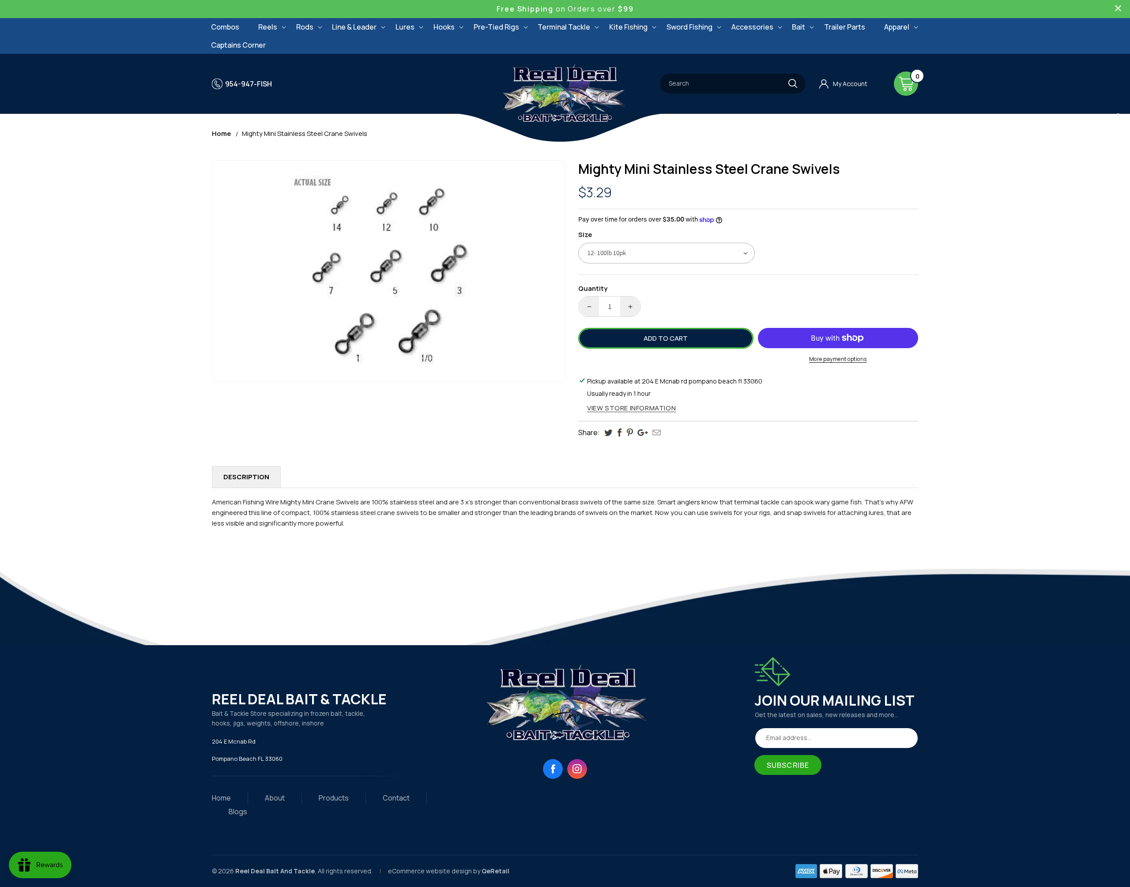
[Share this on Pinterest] (629, 432)
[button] (267, 27)
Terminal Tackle (564, 27)
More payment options (838, 359)
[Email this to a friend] (656, 432)
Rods (304, 27)
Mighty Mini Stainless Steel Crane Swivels (304, 133)
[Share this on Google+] (642, 432)
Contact (396, 798)
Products (334, 798)
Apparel (896, 27)
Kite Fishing (628, 27)
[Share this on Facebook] (619, 432)
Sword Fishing (689, 27)
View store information (631, 408)
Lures (405, 27)
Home (221, 133)
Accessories (752, 27)
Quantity (592, 288)
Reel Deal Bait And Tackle (275, 871)
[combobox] (733, 84)
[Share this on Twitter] (608, 432)
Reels (267, 27)
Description (246, 476)
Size (585, 234)
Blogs (238, 811)
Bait (798, 27)
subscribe (788, 765)
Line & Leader (354, 27)
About (275, 798)
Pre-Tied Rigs (496, 27)
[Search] (792, 83)
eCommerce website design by (435, 871)
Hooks (444, 27)
